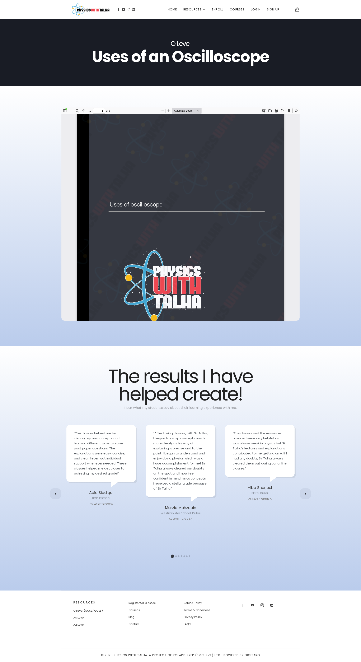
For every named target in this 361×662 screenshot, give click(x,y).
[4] (181, 556)
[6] (187, 556)
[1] (172, 556)
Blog (131, 617)
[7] (189, 556)
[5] (184, 556)
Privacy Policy (193, 617)
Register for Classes (142, 603)
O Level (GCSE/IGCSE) (88, 611)
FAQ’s (187, 624)
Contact (133, 624)
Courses (134, 610)
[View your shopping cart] (297, 9)
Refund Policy (193, 603)
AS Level (78, 618)
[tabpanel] (101, 465)
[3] (178, 556)
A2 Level (78, 625)
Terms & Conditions (197, 610)
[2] (176, 556)
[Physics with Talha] (90, 9)
